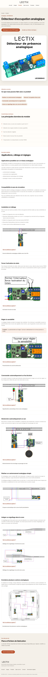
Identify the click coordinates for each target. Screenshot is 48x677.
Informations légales (31, 669)
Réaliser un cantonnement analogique (11, 97)
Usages (15, 5)
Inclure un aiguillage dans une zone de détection (14, 104)
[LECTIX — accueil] (24, 2)
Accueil (10, 5)
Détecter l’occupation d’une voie (32, 97)
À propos (32, 5)
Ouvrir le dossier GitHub (8, 651)
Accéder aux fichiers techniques (29, 30)
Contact (37, 5)
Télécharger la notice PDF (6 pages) (11, 30)
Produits (20, 5)
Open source (26, 5)
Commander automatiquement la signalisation (14, 100)
